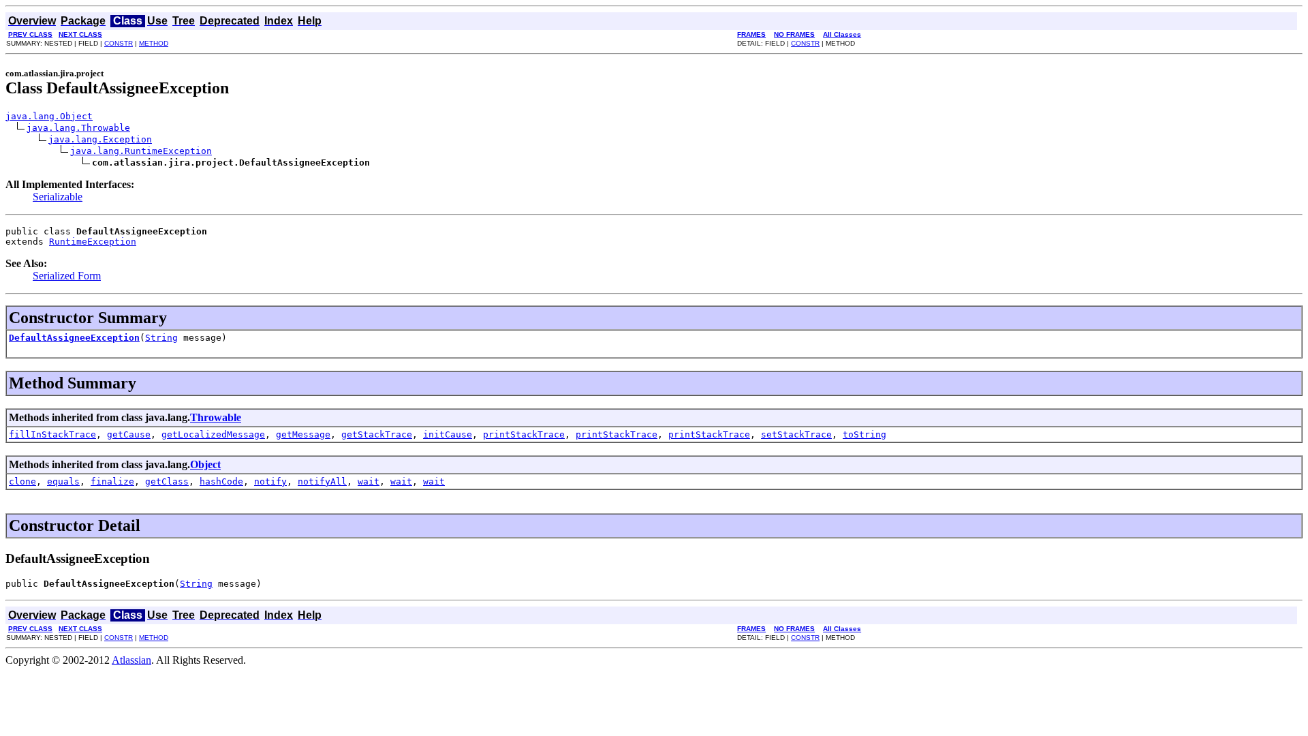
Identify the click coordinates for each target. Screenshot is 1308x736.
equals (63, 481)
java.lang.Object (49, 116)
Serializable (57, 196)
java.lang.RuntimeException (141, 151)
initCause (447, 434)
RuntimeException (92, 241)
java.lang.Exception (100, 139)
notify (270, 481)
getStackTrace (376, 434)
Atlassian (131, 660)
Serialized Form (67, 275)
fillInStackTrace (52, 434)
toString (864, 434)
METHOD (153, 43)
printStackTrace (524, 434)
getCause (129, 434)
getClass (167, 481)
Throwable (215, 417)
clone (22, 481)
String (161, 338)
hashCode (221, 481)
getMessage (303, 434)
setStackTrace (796, 434)
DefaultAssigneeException (74, 338)
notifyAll (322, 481)
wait (368, 481)
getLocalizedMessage (213, 434)
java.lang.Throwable (78, 128)
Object (205, 464)
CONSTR (118, 43)
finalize (112, 481)
